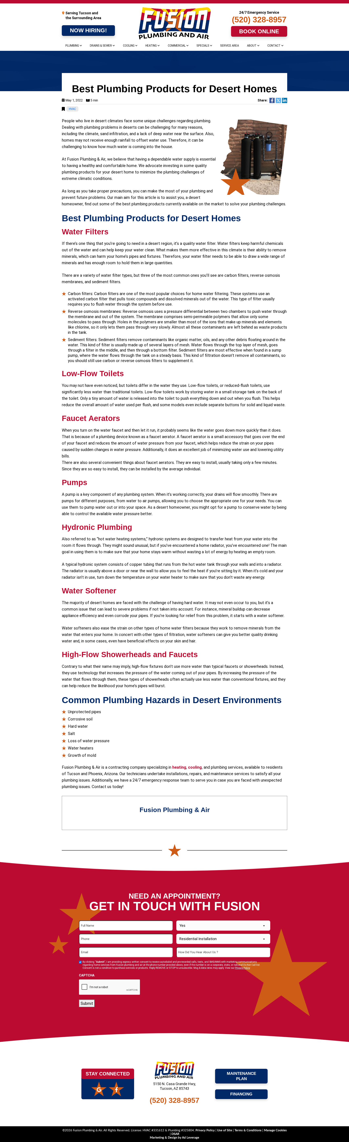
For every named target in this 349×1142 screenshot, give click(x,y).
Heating (151, 45)
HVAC (72, 109)
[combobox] (223, 926)
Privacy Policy (242, 968)
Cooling (129, 45)
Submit (87, 1003)
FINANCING (241, 1094)
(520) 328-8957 (259, 20)
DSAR (175, 1134)
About (251, 45)
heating (179, 767)
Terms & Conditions (248, 1130)
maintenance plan (242, 1076)
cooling (195, 767)
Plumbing (72, 45)
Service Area (229, 45)
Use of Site (225, 1130)
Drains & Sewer (101, 45)
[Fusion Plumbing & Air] (174, 23)
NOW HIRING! (88, 30)
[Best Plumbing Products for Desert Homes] (254, 156)
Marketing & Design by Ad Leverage (174, 1137)
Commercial (177, 45)
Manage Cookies (275, 1130)
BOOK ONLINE (259, 31)
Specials (203, 45)
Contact (274, 45)
